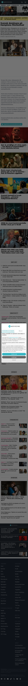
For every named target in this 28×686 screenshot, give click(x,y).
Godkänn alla (14, 354)
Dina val (20, 330)
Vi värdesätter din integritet (8, 330)
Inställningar (14, 357)
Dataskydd (14, 360)
